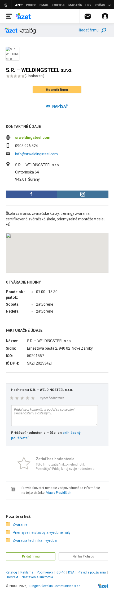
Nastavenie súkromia (37, 577)
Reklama (26, 572)
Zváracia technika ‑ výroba (35, 540)
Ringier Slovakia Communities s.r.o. (55, 586)
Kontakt (12, 577)
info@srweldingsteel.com (36, 154)
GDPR (60, 572)
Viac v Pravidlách (58, 493)
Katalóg (11, 572)
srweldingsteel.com (32, 137)
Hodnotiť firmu (57, 90)
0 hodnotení (34, 76)
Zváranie (20, 524)
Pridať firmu (31, 556)
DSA (71, 572)
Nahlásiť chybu (83, 556)
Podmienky (45, 572)
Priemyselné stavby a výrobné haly (42, 532)
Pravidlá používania (92, 572)
